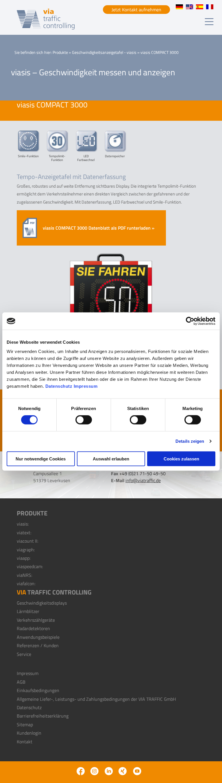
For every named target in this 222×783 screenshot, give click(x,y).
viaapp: (23, 558)
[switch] (83, 420)
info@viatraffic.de (143, 480)
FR (209, 6)
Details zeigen (189, 441)
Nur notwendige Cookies (41, 458)
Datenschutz (59, 385)
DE (179, 6)
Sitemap (25, 724)
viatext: (24, 532)
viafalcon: (26, 583)
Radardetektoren (33, 628)
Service (24, 654)
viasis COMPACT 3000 (199, 6)
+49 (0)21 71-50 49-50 (142, 473)
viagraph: (26, 549)
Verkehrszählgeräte (36, 619)
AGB (21, 681)
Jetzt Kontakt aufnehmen (136, 9)
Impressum (86, 385)
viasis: (23, 523)
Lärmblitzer (28, 611)
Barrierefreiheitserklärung (43, 715)
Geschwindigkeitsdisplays (42, 602)
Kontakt (24, 741)
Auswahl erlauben (111, 458)
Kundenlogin (29, 732)
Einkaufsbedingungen (38, 690)
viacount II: (27, 540)
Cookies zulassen (181, 458)
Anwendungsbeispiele (38, 637)
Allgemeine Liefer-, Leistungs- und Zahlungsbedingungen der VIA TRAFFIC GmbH (96, 699)
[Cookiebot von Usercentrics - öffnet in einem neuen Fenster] (190, 321)
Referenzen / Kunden (38, 645)
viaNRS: (24, 575)
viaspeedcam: (30, 566)
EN (189, 6)
